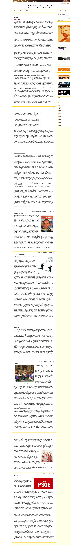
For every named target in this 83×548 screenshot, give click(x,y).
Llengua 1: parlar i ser (20, 254)
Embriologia (17, 110)
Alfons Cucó (37, 496)
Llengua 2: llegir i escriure (21, 151)
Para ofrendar (30, 531)
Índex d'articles (60, 20)
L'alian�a (16, 17)
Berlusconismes (18, 213)
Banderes (16, 436)
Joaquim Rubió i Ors (27, 187)
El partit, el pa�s (18, 475)
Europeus (16, 327)
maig (59, 100)
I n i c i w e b (63, 3)
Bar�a (16, 363)
